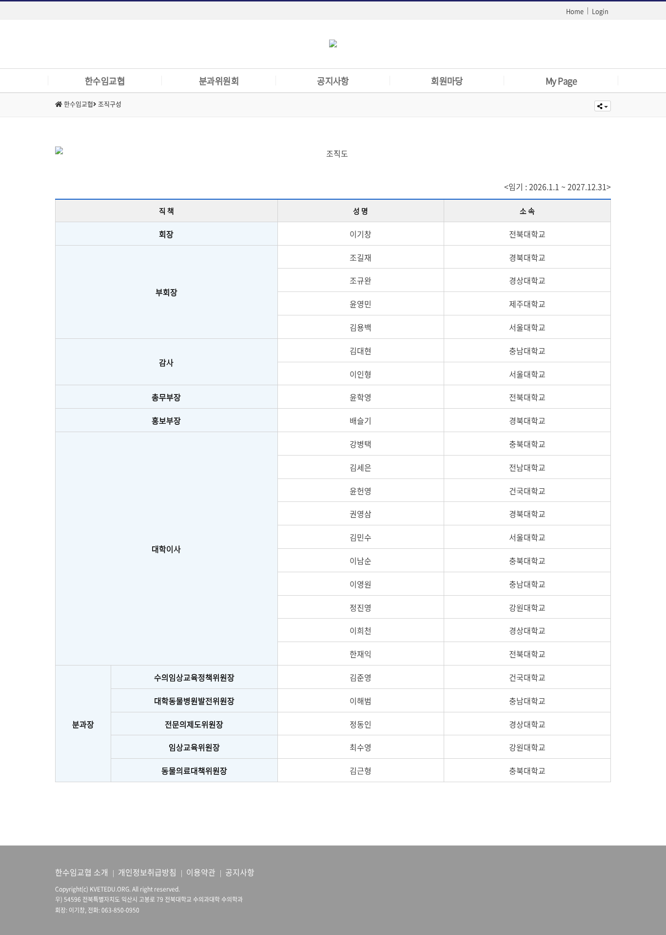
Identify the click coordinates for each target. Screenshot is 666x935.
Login (600, 11)
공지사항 (240, 872)
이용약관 (200, 872)
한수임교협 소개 (81, 872)
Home (575, 11)
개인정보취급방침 (147, 872)
